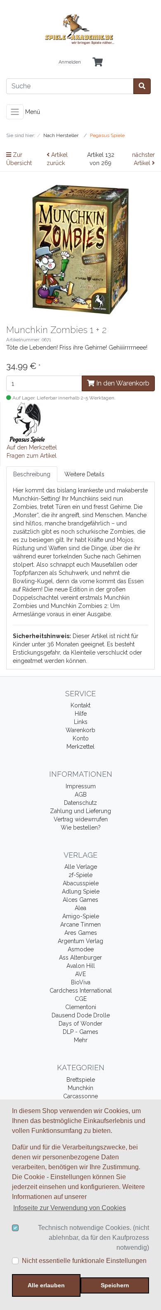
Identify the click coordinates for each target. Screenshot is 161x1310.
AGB (81, 794)
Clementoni (80, 1007)
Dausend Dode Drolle (81, 1015)
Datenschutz (80, 802)
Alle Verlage (80, 866)
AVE (80, 974)
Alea (80, 908)
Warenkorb (80, 730)
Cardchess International (81, 990)
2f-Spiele (80, 875)
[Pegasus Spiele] (27, 422)
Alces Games (80, 899)
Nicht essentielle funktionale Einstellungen (84, 1260)
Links (81, 722)
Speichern (115, 1285)
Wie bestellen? (81, 827)
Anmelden (70, 62)
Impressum (81, 786)
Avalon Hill (80, 965)
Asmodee (81, 949)
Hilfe (81, 713)
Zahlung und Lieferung (80, 811)
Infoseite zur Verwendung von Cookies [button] (69, 1207)
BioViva (80, 982)
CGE (81, 999)
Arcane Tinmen (80, 924)
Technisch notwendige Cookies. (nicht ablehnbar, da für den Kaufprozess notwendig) (93, 1237)
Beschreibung (31, 474)
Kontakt (80, 705)
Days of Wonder (80, 1023)
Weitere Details (84, 474)
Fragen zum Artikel (32, 455)
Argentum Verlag (80, 941)
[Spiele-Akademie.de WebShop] (80, 29)
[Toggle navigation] (15, 111)
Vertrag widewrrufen (81, 819)
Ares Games (80, 932)
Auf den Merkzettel (32, 447)
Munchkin (80, 1088)
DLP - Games (80, 1032)
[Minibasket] (98, 62)
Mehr (81, 1040)
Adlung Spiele (80, 891)
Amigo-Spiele (80, 916)
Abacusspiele (81, 883)
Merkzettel (80, 746)
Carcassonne (80, 1096)
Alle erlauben (46, 1285)
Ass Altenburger (80, 957)
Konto (81, 738)
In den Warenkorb (122, 383)
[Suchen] (142, 86)
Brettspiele (80, 1079)
